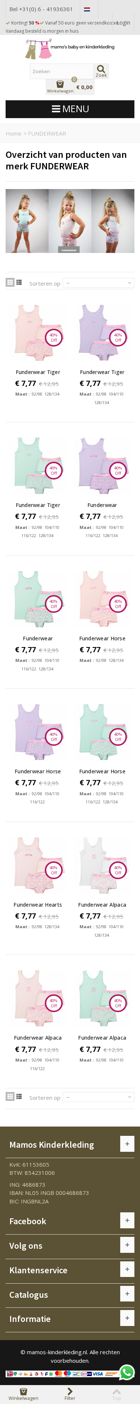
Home (14, 133)
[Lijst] (19, 282)
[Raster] (10, 282)
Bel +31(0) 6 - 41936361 (41, 9)
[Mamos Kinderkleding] (70, 49)
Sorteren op (44, 283)
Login (123, 22)
